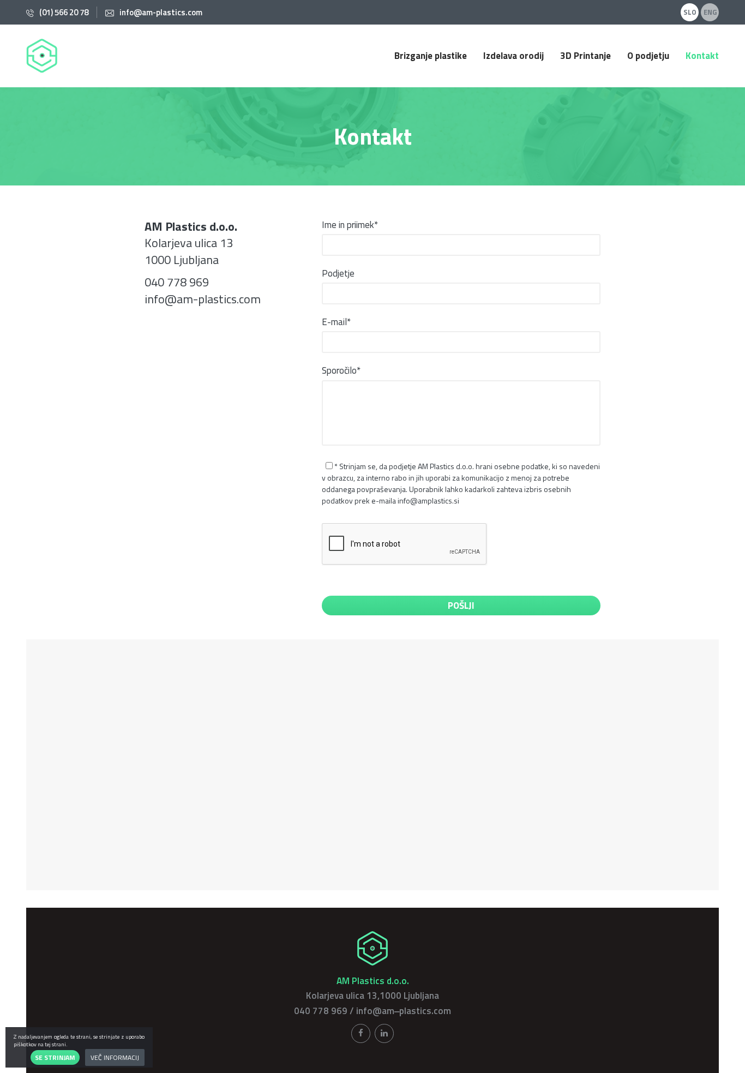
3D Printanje (585, 56)
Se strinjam (55, 1057)
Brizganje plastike (430, 56)
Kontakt (702, 56)
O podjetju (648, 56)
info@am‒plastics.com (403, 1011)
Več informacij (115, 1057)
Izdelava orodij (513, 56)
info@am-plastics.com (160, 12)
